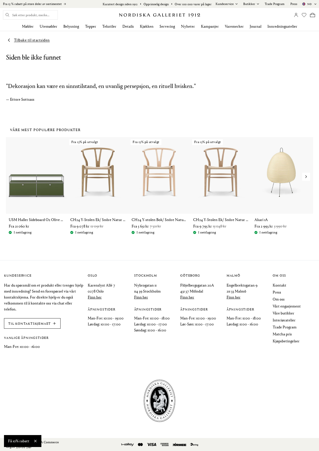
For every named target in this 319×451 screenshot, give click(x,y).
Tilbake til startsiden (32, 40)
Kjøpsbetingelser (286, 341)
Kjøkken (147, 26)
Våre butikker (283, 313)
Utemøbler (48, 26)
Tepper (90, 26)
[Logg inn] (296, 15)
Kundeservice (225, 4)
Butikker (249, 4)
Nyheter (188, 26)
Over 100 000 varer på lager (193, 4)
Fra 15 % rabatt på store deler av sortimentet (32, 4)
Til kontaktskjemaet (29, 323)
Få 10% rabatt (18, 441)
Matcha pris (282, 334)
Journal (255, 26)
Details (128, 26)
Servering (167, 26)
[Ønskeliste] (304, 15)
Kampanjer (210, 26)
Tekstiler (109, 26)
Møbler (28, 26)
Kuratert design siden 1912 (120, 4)
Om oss (279, 299)
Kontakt (279, 285)
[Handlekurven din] (312, 14)
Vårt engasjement (287, 306)
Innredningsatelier (282, 26)
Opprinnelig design (156, 4)
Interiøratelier (284, 320)
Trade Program (274, 4)
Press (293, 4)
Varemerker (234, 26)
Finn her (95, 297)
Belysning (71, 26)
